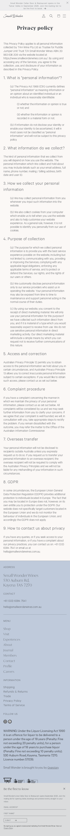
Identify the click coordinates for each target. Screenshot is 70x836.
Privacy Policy (12, 701)
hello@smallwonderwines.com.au (22, 607)
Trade (7, 696)
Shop (7, 628)
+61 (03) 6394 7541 (14, 601)
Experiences (11, 639)
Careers (8, 671)
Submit (8, 820)
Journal (8, 650)
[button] (64, 16)
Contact (9, 660)
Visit (6, 634)
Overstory (53, 768)
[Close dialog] (64, 789)
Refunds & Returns (15, 692)
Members (10, 655)
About (7, 644)
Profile (7, 666)
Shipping (9, 687)
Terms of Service (14, 705)
